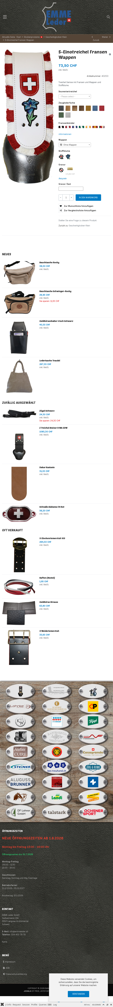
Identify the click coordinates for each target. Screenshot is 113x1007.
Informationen (65, 134)
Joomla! (27, 991)
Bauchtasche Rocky (49, 262)
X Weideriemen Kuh (49, 631)
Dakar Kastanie (47, 467)
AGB (8, 968)
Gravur (62, 164)
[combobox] (75, 96)
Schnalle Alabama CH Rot (51, 507)
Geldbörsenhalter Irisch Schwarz (56, 321)
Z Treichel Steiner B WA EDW (53, 428)
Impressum (10, 961)
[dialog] (78, 987)
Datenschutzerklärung (16, 974)
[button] (108, 17)
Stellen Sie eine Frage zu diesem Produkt (78, 220)
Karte (4, 941)
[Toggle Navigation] (5, 17)
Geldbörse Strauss (48, 602)
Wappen (63, 140)
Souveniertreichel (68, 91)
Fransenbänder (67, 123)
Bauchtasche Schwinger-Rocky (55, 291)
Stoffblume (64, 151)
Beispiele (62, 178)
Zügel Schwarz (47, 410)
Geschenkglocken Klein (79, 225)
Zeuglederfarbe (67, 102)
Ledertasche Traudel (49, 360)
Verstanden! (78, 994)
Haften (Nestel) (47, 577)
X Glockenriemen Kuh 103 (52, 538)
